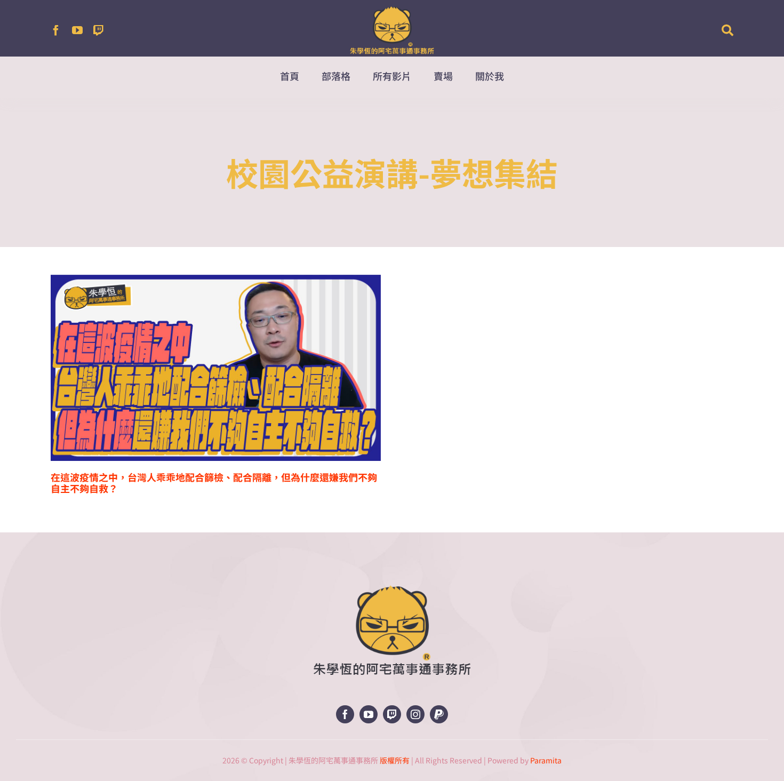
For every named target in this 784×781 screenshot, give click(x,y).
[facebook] (56, 30)
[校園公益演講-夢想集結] (216, 367)
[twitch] (98, 30)
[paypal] (439, 714)
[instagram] (415, 714)
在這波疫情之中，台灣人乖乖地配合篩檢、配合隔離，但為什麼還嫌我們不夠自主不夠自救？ (214, 482)
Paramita (546, 760)
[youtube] (77, 30)
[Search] (727, 30)
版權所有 (395, 760)
